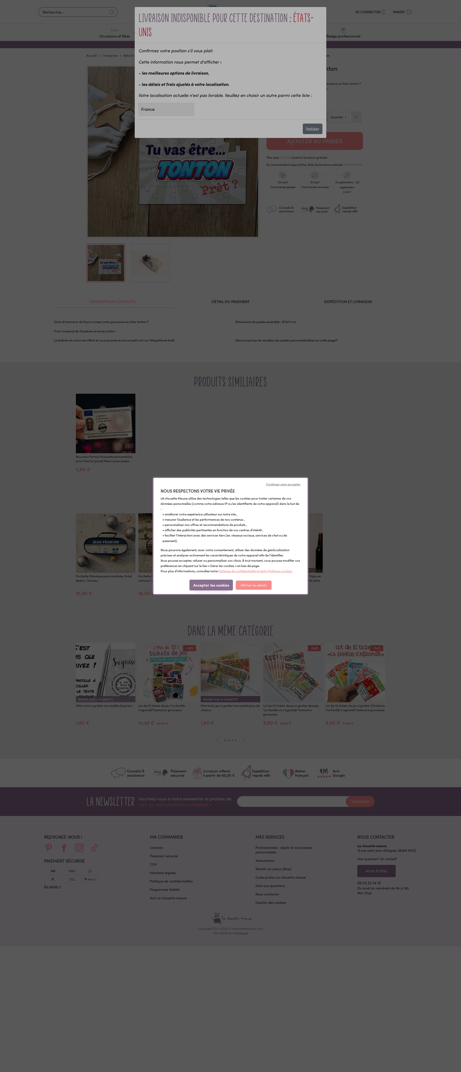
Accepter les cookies (211, 585)
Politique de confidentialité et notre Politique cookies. (255, 571)
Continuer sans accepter (283, 484)
